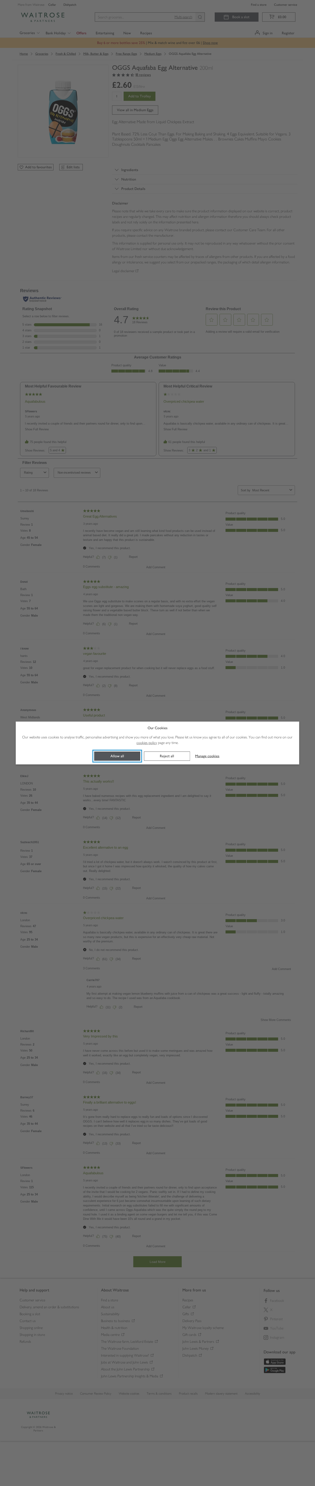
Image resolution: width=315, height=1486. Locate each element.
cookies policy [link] (147, 742)
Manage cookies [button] (207, 756)
